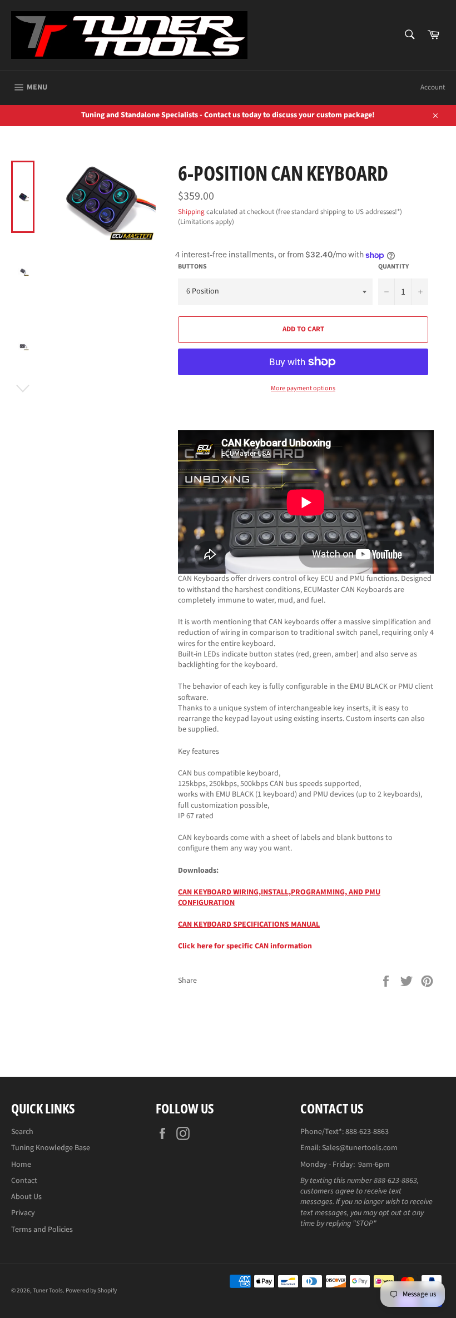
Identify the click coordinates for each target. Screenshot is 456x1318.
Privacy (23, 1212)
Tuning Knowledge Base (50, 1147)
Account (432, 87)
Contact (24, 1180)
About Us (26, 1196)
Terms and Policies (42, 1229)
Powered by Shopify (91, 1290)
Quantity (393, 266)
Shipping (191, 212)
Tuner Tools (48, 1290)
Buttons (192, 266)
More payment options (303, 388)
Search (22, 1131)
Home (21, 1164)
